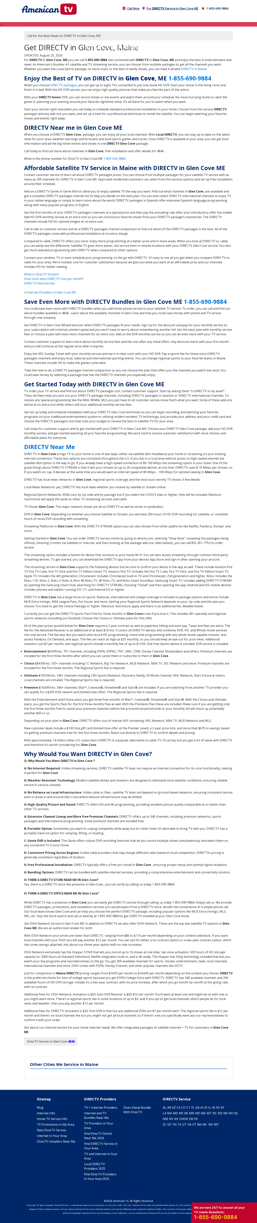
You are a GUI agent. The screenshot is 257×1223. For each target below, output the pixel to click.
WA (199, 1124)
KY (222, 1107)
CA (178, 1107)
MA (169, 1113)
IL (209, 1107)
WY (216, 1124)
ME (181, 1113)
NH (231, 1113)
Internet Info (46, 1113)
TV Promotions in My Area (55, 1124)
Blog (40, 1107)
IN (213, 1107)
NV (171, 1119)
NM (165, 1119)
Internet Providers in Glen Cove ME (51, 292)
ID (205, 1107)
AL (164, 1107)
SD (169, 1124)
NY (176, 1119)
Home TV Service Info (52, 1119)
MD (175, 1113)
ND (220, 1113)
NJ (236, 1113)
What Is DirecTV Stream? (41, 274)
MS (203, 1113)
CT (188, 1107)
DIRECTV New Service (39, 283)
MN (191, 1113)
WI (205, 1124)
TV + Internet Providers (100, 1107)
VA (189, 1124)
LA (164, 1113)
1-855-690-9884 (217, 8)
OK (186, 1119)
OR (191, 1119)
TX (179, 1124)
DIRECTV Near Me (49, 447)
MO (197, 1113)
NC (215, 1113)
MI (186, 1113)
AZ (174, 1107)
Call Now (133, 8)
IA (201, 1107)
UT (184, 1124)
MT (209, 1113)
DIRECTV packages (63, 85)
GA (197, 1107)
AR (169, 1107)
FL (193, 1107)
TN (174, 1124)
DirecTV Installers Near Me (56, 1141)
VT (194, 1124)
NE (226, 1113)
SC (164, 1124)
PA (196, 1119)
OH (181, 1119)
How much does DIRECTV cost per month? (54, 279)
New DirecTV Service (51, 1130)
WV (210, 1124)
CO (183, 1107)
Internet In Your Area (52, 1136)
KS (218, 1107)
